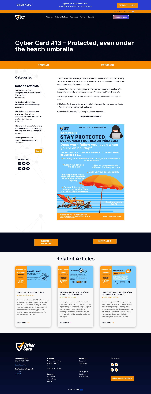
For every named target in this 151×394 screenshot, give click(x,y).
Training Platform (61, 17)
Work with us (51, 379)
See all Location (20, 365)
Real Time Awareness (54, 366)
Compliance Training (54, 368)
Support (127, 12)
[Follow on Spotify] (28, 168)
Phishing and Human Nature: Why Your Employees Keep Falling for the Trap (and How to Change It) (28, 128)
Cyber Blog (83, 363)
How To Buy (117, 12)
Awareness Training (54, 361)
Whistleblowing (84, 376)
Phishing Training (53, 363)
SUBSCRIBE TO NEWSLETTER (46, 242)
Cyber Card (30, 295)
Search (38, 151)
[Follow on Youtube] (23, 163)
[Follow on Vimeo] (28, 163)
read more (21, 323)
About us (49, 17)
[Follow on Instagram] (19, 168)
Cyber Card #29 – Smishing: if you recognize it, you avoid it (117, 293)
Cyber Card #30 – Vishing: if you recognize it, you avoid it (74, 293)
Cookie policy (83, 374)
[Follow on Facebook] (23, 168)
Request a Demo (121, 17)
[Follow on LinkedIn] (19, 163)
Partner (83, 17)
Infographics (83, 366)
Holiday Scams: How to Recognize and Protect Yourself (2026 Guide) (28, 92)
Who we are (51, 376)
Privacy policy (83, 372)
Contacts (91, 17)
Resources (74, 17)
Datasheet (82, 361)
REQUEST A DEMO (104, 241)
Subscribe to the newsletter (122, 378)
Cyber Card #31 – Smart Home (30, 292)
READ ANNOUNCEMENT (127, 5)
